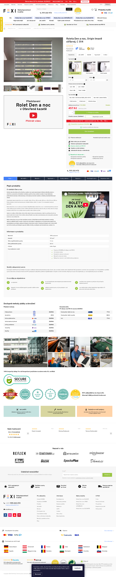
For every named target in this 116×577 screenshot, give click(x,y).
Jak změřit (6, 4)
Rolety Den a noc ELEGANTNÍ (83, 508)
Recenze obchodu (100, 501)
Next (111, 433)
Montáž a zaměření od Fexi (43, 518)
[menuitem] (10, 18)
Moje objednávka (71, 4)
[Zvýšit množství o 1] (74, 112)
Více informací (108, 530)
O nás (97, 499)
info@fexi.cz (9, 509)
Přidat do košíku (92, 112)
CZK (101, 4)
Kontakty (63, 4)
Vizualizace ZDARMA (42, 501)
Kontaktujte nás (60, 499)
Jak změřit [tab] (23, 178)
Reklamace (51, 4)
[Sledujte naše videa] (15, 515)
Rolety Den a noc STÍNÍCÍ (82, 501)
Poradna (39, 504)
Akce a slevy (59, 513)
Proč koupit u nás (41, 511)
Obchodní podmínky (41, 4)
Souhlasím (77, 568)
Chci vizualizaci (89, 131)
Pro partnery (98, 504)
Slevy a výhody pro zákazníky (44, 516)
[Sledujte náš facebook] (6, 515)
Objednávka (71, 54)
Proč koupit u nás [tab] (91, 178)
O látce (105, 54)
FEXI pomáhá (99, 509)
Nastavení (38, 574)
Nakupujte (85, 1)
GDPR (58, 509)
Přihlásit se (107, 474)
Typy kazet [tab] (50, 178)
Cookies (58, 511)
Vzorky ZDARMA (41, 499)
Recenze (20, 4)
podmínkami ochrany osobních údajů (84, 478)
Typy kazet (97, 54)
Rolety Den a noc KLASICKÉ (82, 499)
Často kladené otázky (42, 513)
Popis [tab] (9, 178)
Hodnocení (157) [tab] (78, 178)
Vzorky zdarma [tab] (64, 178)
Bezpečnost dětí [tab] (105, 178)
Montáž (13, 4)
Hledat (69, 9)
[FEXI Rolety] (16, 496)
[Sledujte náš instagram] (10, 515)
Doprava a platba (28, 4)
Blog (57, 4)
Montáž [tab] (37, 178)
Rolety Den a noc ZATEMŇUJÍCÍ (80, 505)
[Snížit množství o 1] (74, 113)
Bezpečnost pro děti (100, 506)
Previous (28, 433)
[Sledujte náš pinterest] (19, 515)
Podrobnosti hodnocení (69, 49)
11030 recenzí (16, 437)
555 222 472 (47, 13)
